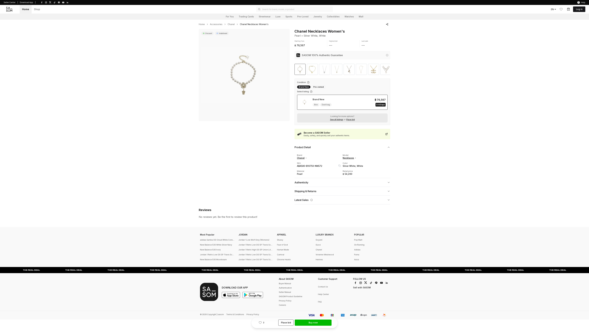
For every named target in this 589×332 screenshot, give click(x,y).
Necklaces (348, 158)
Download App (26, 2)
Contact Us (323, 287)
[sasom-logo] (9, 9)
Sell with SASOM (362, 287)
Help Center (323, 294)
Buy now (313, 322)
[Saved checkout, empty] (568, 9)
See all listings (336, 120)
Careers (282, 305)
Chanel (231, 24)
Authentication (285, 288)
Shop (37, 9)
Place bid (350, 120)
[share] (387, 24)
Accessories (216, 24)
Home (25, 9)
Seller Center (9, 2)
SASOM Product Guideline (290, 296)
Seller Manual (285, 292)
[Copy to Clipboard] (339, 165)
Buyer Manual (285, 283)
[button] (294, 9)
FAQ (320, 302)
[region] (244, 75)
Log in (579, 9)
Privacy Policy (285, 301)
